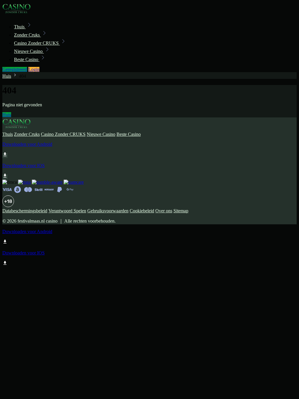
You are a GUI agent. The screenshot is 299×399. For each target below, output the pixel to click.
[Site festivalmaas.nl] (22, 13)
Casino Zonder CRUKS (37, 43)
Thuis (20, 26)
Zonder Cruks (27, 34)
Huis (6, 76)
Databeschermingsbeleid (24, 210)
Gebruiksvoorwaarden (107, 210)
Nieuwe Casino (29, 51)
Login (33, 69)
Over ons (163, 210)
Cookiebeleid (142, 210)
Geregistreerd (14, 69)
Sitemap (180, 210)
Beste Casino (26, 59)
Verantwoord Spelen (67, 210)
